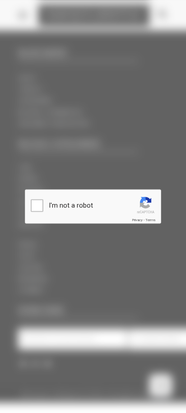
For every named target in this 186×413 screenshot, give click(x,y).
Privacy (137, 220)
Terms (150, 220)
